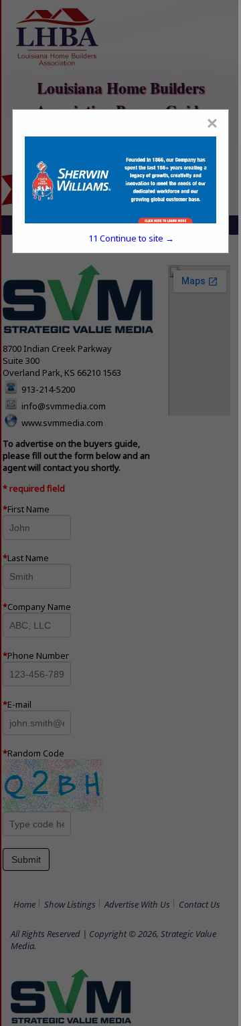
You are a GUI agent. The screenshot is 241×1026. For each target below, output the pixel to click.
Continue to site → (131, 238)
